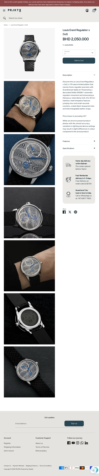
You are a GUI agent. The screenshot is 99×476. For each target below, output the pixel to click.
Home (6, 25)
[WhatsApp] (82, 442)
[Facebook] (68, 442)
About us (39, 443)
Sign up (74, 423)
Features (66, 141)
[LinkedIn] (86, 442)
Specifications (68, 148)
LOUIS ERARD (69, 45)
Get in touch (9, 451)
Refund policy (41, 451)
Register (7, 443)
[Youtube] (73, 442)
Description (67, 75)
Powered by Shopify (27, 469)
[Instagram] (77, 442)
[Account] (87, 9)
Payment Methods (18, 466)
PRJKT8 (18, 469)
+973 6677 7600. (84, 198)
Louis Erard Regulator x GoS (19, 25)
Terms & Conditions (46, 466)
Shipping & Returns (32, 466)
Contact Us (7, 466)
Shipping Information (12, 447)
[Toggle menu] (4, 10)
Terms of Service (42, 447)
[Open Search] (4, 18)
